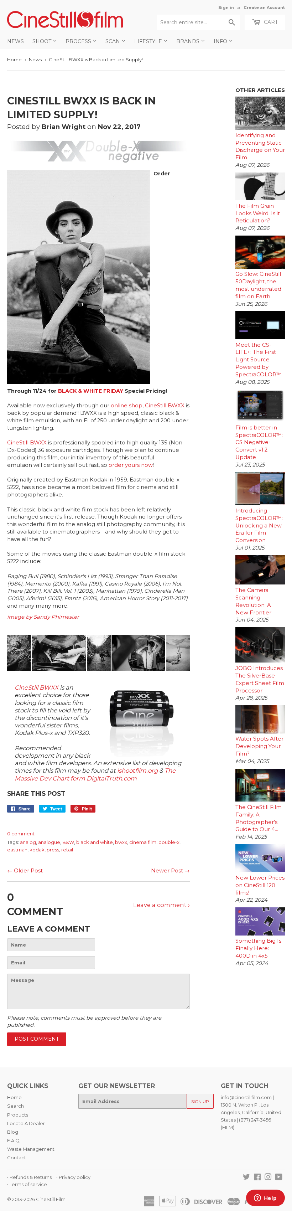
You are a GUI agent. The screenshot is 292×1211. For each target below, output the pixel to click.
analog (28, 842)
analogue (49, 842)
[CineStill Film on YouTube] (278, 1178)
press (53, 849)
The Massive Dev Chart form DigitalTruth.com (95, 774)
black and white (94, 842)
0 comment (21, 833)
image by (20, 617)
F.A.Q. (14, 1140)
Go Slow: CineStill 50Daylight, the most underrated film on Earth (258, 285)
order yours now (131, 465)
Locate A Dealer (26, 1123)
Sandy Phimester (56, 617)
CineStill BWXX (164, 405)
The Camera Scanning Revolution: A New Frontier (253, 601)
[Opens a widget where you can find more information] (265, 1198)
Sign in (226, 7)
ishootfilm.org (137, 770)
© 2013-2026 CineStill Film (36, 1199)
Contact (16, 1157)
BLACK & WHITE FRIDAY (90, 391)
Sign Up (200, 1101)
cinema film (142, 842)
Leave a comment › (161, 904)
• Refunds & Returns (29, 1177)
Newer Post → (170, 870)
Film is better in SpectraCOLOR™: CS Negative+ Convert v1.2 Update (259, 442)
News (15, 41)
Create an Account (264, 7)
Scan (113, 41)
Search (15, 1106)
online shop (126, 405)
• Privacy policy (73, 1177)
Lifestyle (148, 41)
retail (67, 849)
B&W (68, 842)
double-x (168, 842)
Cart (270, 22)
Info (221, 41)
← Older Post (25, 870)
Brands (188, 41)
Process (79, 41)
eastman (17, 849)
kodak (37, 849)
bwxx (121, 842)
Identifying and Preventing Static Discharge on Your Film (260, 146)
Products (17, 1115)
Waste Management (30, 1149)
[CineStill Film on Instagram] (268, 1178)
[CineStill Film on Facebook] (257, 1178)
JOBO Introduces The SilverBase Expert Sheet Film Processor (259, 679)
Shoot (42, 41)
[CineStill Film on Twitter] (246, 1178)
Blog (12, 1132)
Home (14, 59)
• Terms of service (27, 1184)
